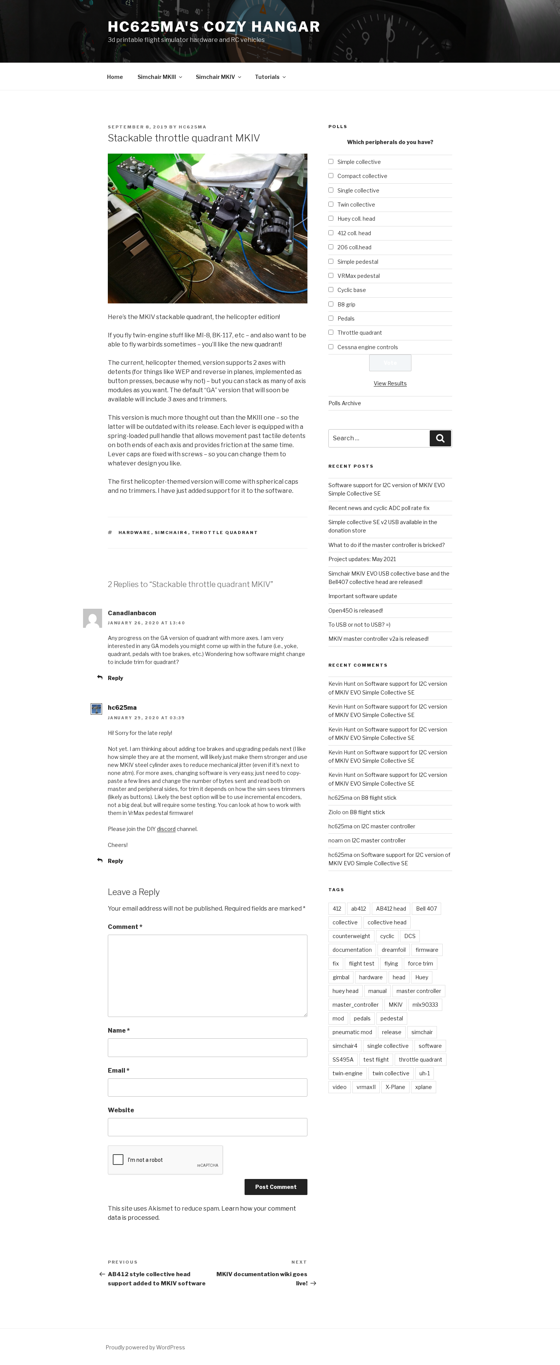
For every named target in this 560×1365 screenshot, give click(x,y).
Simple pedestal (358, 261)
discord (166, 829)
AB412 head (391, 908)
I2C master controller (388, 826)
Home (115, 77)
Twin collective (356, 204)
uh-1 (424, 1073)
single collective (388, 1046)
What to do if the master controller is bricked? (386, 545)
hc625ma (193, 127)
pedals (362, 1018)
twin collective (391, 1073)
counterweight (351, 936)
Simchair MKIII (157, 77)
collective (345, 922)
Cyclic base (352, 290)
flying (391, 963)
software (430, 1046)
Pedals (346, 318)
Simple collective (359, 162)
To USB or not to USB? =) (359, 624)
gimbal (341, 977)
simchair (422, 1032)
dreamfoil (394, 949)
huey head (345, 991)
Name (119, 1030)
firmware (427, 949)
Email (119, 1070)
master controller (419, 991)
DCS (410, 936)
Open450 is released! (355, 610)
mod (338, 1018)
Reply (115, 678)
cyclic (387, 936)
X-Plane (395, 1087)
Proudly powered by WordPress (145, 1347)
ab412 (358, 908)
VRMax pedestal (359, 276)
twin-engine (348, 1073)
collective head (387, 922)
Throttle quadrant (360, 332)
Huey (421, 977)
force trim (420, 963)
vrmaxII (366, 1087)
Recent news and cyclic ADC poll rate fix (379, 508)
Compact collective (362, 176)
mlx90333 (425, 1004)
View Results (390, 383)
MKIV (396, 1004)
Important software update (362, 596)
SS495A (343, 1059)
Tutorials (267, 77)
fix (336, 963)
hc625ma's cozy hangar (214, 26)
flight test (361, 963)
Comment (125, 926)
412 (337, 908)
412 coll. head (354, 233)
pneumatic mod (352, 1032)
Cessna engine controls (368, 347)
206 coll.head (354, 247)
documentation (352, 949)
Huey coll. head (356, 218)
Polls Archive (344, 403)
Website (121, 1110)
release (392, 1032)
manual (377, 991)
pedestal (392, 1018)
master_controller (356, 1004)
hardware (134, 532)
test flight (376, 1059)
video (340, 1087)
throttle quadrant (225, 532)
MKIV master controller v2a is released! (378, 638)
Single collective (358, 190)
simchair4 (171, 532)
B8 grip (346, 304)
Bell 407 (426, 908)
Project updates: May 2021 (362, 559)
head (399, 977)
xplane (423, 1087)
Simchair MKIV (215, 77)
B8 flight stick (379, 797)
